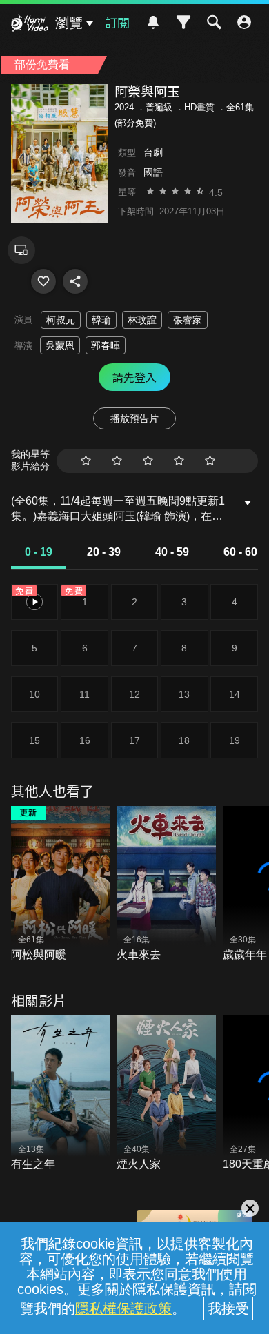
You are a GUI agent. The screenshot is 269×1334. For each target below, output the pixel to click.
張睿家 (187, 319)
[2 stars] (116, 461)
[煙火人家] (166, 1094)
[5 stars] (210, 461)
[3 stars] (147, 461)
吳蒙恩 (60, 345)
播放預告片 (134, 418)
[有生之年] (60, 1094)
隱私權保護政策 (123, 1308)
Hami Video (29, 25)
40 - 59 (172, 552)
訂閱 (117, 22)
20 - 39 (104, 552)
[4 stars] (179, 461)
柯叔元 (60, 319)
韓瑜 (101, 319)
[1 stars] (85, 461)
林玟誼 (142, 319)
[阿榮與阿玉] (43, 281)
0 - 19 (38, 552)
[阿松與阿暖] (60, 884)
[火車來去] (166, 884)
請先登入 (134, 377)
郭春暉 (105, 345)
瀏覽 (69, 22)
